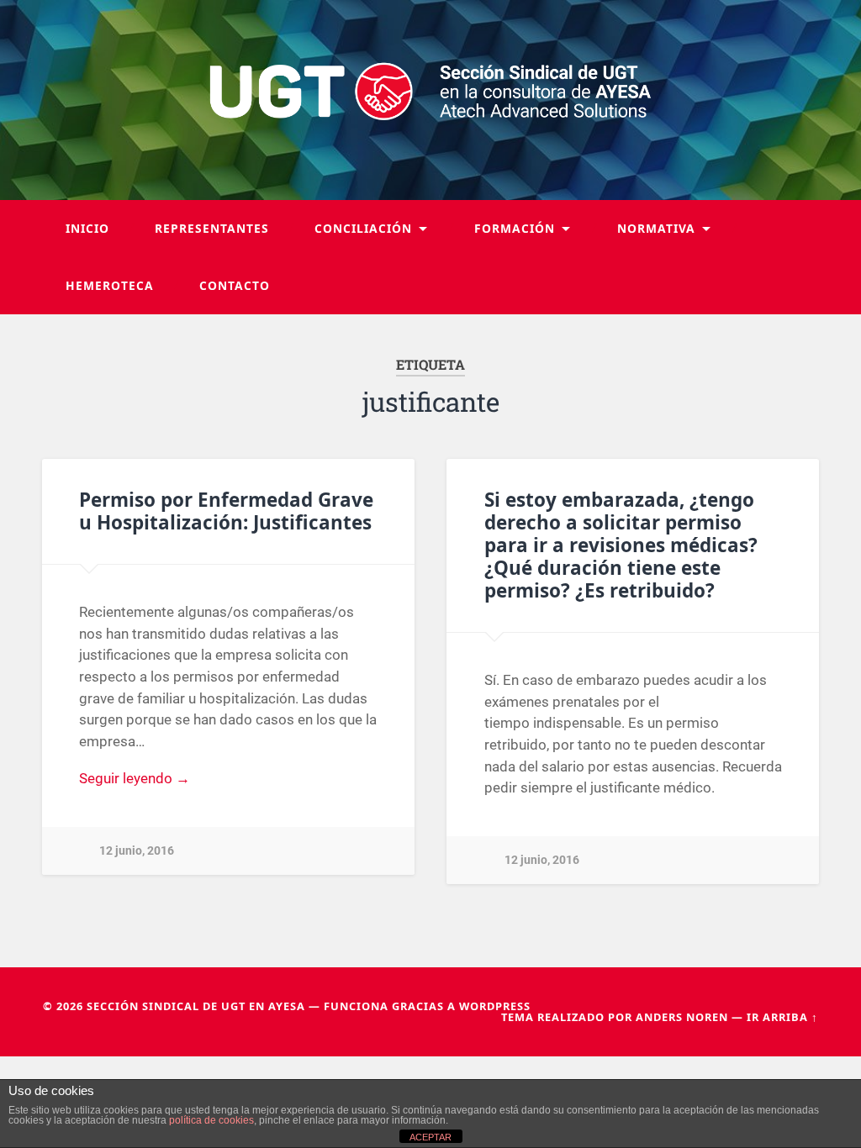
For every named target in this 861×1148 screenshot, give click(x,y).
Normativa (656, 228)
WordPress (495, 1006)
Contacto (234, 285)
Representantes (212, 228)
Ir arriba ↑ (782, 1016)
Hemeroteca (110, 285)
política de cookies (211, 1120)
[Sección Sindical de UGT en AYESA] (431, 100)
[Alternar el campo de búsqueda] (789, 285)
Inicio (87, 228)
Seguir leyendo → (134, 778)
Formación (514, 228)
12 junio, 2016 (136, 851)
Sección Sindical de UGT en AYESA (196, 1006)
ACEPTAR (430, 1137)
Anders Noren (682, 1016)
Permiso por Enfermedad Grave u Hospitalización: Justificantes (226, 511)
